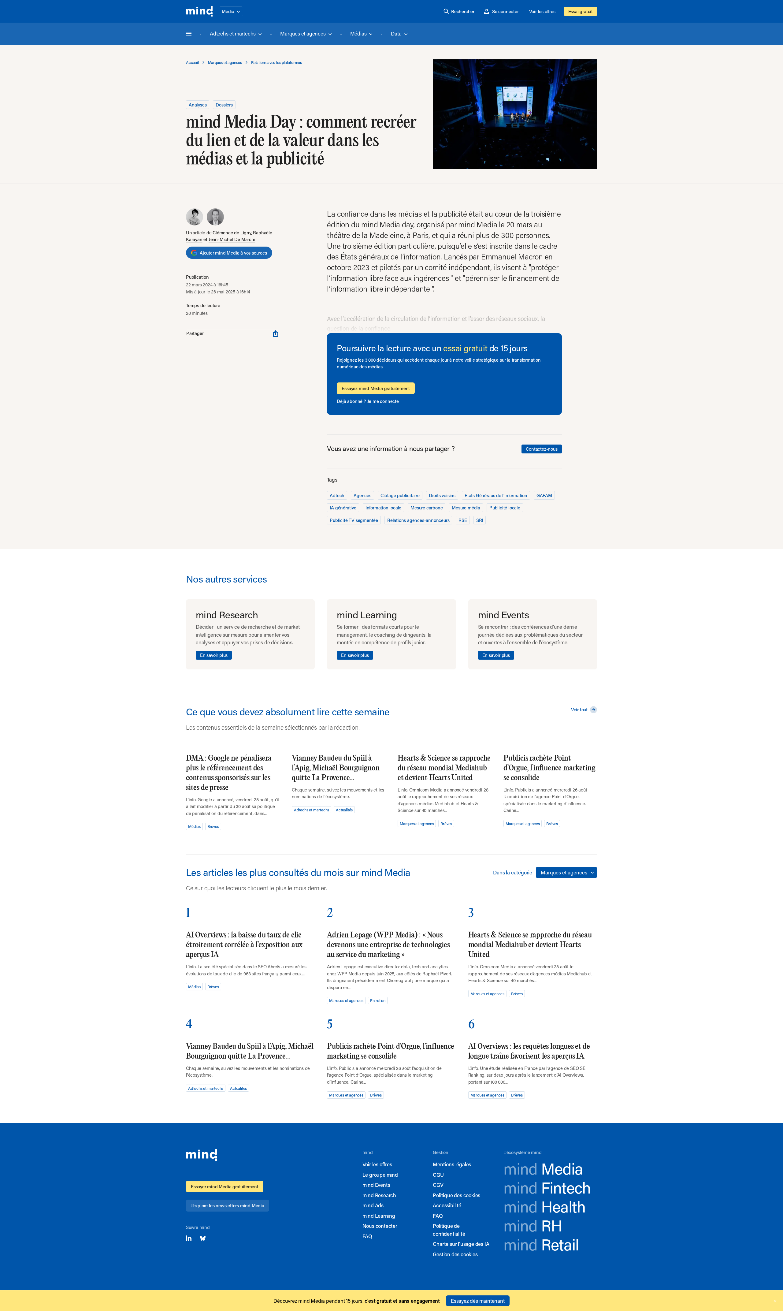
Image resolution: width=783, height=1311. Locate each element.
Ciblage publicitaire (400, 495)
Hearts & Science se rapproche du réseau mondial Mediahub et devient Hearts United (444, 768)
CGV (438, 1184)
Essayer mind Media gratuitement (224, 1186)
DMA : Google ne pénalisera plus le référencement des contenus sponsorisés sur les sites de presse (229, 772)
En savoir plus (214, 655)
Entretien (377, 1000)
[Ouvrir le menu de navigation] (189, 34)
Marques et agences (302, 33)
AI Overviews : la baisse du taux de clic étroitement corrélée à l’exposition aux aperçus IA (244, 945)
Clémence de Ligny (232, 232)
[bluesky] (203, 1238)
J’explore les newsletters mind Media (227, 1205)
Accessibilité (447, 1205)
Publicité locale (504, 508)
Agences (362, 495)
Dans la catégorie (512, 872)
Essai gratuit (580, 11)
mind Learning (378, 1215)
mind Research (379, 1195)
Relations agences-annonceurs (418, 520)
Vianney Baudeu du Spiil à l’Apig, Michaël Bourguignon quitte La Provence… (336, 768)
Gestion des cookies (455, 1254)
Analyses (197, 105)
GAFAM (544, 495)
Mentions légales (452, 1164)
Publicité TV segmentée (354, 520)
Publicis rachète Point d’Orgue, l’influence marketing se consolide (549, 768)
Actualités (344, 809)
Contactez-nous (541, 449)
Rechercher (462, 11)
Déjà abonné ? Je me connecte (368, 401)
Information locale (383, 508)
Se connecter (505, 11)
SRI (479, 520)
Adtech (337, 495)
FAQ (367, 1236)
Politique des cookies (456, 1195)
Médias (358, 33)
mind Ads (373, 1205)
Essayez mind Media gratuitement (376, 388)
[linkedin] (188, 1238)
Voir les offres (542, 11)
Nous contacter (379, 1225)
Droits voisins (442, 495)
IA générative (343, 508)
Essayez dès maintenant (478, 1300)
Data (396, 33)
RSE (462, 520)
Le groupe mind (380, 1174)
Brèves (213, 826)
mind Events (376, 1184)
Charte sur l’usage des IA (461, 1243)
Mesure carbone (426, 508)
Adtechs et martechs (233, 33)
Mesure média (466, 508)
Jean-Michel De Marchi (232, 239)
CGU (438, 1174)
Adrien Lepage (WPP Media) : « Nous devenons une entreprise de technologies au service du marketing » (388, 945)
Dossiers (224, 105)
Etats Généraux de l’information (496, 495)
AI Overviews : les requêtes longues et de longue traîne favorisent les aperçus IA (529, 1051)
